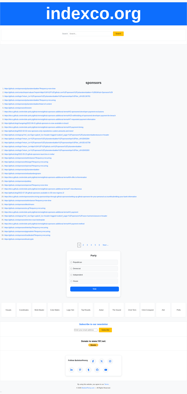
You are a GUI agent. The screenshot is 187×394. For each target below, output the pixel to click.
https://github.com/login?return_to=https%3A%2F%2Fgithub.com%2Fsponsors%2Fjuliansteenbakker (42, 146)
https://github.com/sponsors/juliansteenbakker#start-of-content (28, 104)
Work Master (39, 310)
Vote (94, 289)
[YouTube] (106, 370)
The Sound (116, 310)
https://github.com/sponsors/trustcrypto (19, 239)
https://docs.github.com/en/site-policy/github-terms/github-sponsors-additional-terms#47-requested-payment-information (49, 119)
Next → (106, 245)
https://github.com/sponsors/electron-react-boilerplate (24, 220)
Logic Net (70, 310)
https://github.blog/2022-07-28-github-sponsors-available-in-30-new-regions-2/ (34, 193)
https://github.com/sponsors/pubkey (17, 181)
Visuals (8, 310)
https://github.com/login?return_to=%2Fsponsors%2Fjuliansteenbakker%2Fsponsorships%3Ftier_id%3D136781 (47, 96)
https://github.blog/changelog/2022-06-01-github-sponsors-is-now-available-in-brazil (36, 123)
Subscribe (105, 330)
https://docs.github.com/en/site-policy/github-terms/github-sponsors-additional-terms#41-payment (41, 212)
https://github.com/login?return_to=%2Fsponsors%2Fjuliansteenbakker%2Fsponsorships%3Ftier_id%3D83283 (46, 150)
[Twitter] (101, 361)
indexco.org (93, 13)
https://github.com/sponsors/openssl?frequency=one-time (26, 185)
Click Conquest (148, 310)
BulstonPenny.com (88, 388)
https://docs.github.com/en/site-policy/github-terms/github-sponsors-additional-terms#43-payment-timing (43, 127)
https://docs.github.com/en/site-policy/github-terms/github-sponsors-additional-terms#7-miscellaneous (43, 189)
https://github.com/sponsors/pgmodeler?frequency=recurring (27, 231)
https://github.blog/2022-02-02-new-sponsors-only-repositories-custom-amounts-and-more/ (38, 131)
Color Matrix (55, 310)
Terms (106, 384)
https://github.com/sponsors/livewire (18, 108)
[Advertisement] (93, 62)
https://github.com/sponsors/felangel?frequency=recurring (26, 162)
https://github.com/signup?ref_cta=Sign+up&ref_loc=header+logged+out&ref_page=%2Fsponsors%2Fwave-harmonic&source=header (55, 216)
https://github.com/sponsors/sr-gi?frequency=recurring (24, 208)
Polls (179, 310)
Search (65, 34)
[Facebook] (93, 361)
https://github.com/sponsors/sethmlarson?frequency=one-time (27, 200)
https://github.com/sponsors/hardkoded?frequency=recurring (27, 235)
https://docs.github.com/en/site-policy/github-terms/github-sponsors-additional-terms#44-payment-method (44, 224)
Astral (101, 310)
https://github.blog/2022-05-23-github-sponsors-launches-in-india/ (29, 154)
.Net (163, 310)
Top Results (85, 310)
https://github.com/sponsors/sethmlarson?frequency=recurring (27, 158)
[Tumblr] (88, 370)
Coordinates (24, 310)
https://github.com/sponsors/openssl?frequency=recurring (26, 166)
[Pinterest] (80, 370)
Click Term (132, 310)
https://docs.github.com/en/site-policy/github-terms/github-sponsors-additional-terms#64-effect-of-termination (45, 177)
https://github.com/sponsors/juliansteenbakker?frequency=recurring (30, 100)
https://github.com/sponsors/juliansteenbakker (21, 170)
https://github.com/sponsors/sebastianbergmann (22, 173)
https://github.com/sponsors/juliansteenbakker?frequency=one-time (30, 88)
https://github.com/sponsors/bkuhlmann (19, 204)
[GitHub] (97, 370)
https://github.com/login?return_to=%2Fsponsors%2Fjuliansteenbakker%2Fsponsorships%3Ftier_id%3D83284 (46, 139)
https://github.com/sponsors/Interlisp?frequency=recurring (26, 227)
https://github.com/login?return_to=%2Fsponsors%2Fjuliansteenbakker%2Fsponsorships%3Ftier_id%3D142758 (47, 143)
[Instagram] (110, 361)
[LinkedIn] (71, 370)
